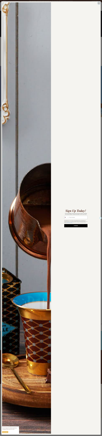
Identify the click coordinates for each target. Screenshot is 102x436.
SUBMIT (76, 225)
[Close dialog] (99, 3)
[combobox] (66, 217)
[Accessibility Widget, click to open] (100, 218)
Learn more (5, 432)
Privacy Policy (68, 222)
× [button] (18, 427)
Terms (71, 222)
